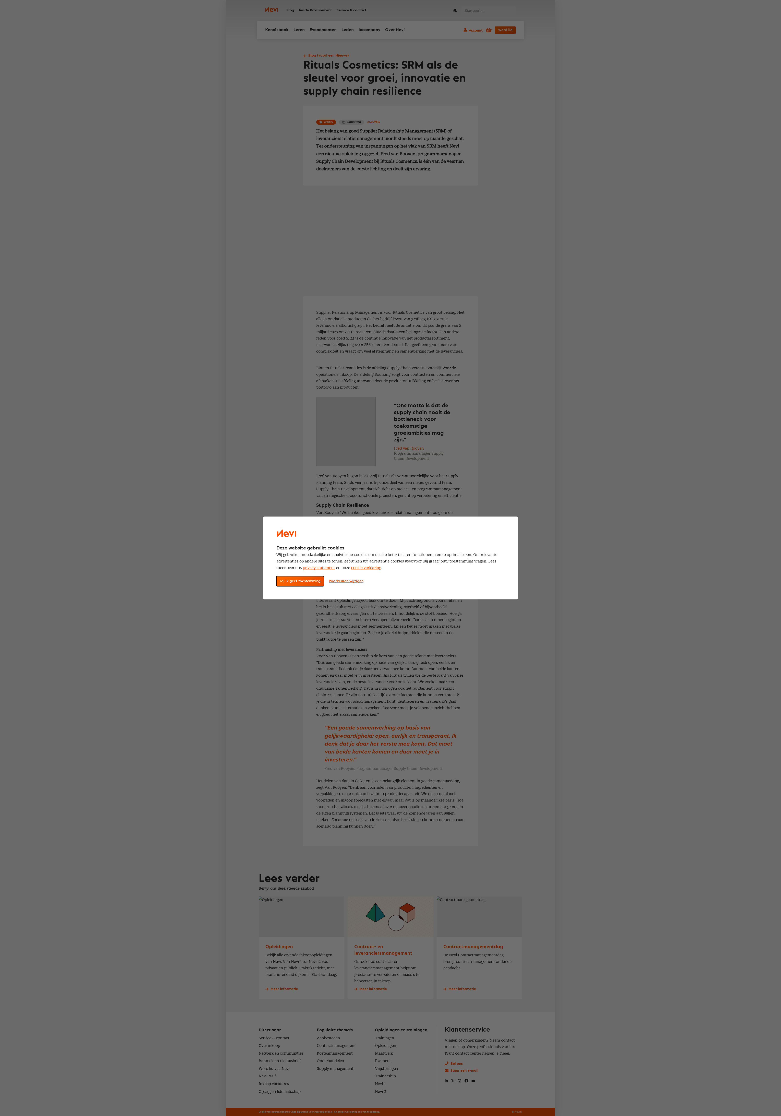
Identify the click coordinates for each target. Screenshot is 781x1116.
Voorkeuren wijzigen (346, 581)
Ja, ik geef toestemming (300, 581)
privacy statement (319, 567)
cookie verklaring (366, 567)
